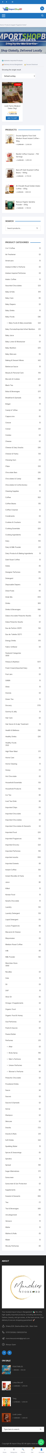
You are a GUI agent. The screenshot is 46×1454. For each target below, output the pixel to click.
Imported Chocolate (13, 814)
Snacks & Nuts (11, 1134)
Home (2, 25)
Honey (7, 770)
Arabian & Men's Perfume (15, 267)
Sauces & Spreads (12, 1103)
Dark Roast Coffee (12, 560)
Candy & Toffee (11, 410)
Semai (7, 1109)
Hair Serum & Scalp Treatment (16, 724)
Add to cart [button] (12, 118)
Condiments (10, 516)
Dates (7, 566)
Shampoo (9, 1115)
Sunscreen (9, 1177)
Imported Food (11, 832)
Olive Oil (8, 997)
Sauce (7, 1090)
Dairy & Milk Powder (13, 547)
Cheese (8, 441)
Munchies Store (11, 963)
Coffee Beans (10, 503)
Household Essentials (13, 782)
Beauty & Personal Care (14, 373)
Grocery (8, 705)
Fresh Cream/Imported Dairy (16, 668)
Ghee (7, 687)
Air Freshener (10, 254)
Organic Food (10, 1009)
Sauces (8, 1096)
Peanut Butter (10, 1034)
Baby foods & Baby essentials (20, 323)
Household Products (13, 789)
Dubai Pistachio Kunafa (14, 622)
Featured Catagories (13, 653)
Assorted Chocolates (13, 285)
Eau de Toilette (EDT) (13, 634)
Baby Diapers (10, 304)
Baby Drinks (10, 310)
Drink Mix (9, 597)
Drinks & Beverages (13, 609)
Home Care (9, 758)
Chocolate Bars (11, 472)
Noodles (8, 972)
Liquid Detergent (11, 919)
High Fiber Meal (11, 751)
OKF (7, 990)
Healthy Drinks (10, 736)
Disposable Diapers (12, 584)
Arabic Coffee (10, 279)
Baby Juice (9, 335)
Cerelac (8, 435)
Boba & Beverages (12, 391)
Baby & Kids (10, 292)
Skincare (8, 1121)
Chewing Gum (10, 460)
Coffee (8, 497)
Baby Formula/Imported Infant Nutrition (20, 329)
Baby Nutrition (10, 348)
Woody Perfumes (12, 1246)
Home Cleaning (11, 764)
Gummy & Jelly (11, 712)
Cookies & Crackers (13, 522)
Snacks (8, 1127)
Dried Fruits (9, 591)
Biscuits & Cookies (12, 379)
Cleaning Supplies (12, 491)
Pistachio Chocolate (13, 1078)
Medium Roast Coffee (13, 944)
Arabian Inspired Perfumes (15, 273)
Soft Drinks (9, 1140)
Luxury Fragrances (12, 926)
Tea (6, 1202)
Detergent (9, 578)
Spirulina (8, 1159)
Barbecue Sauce (11, 366)
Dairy (7, 541)
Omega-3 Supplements (14, 1003)
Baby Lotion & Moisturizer (15, 342)
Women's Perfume (16, 1071)
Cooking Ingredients (13, 535)
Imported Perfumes (12, 851)
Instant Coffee (10, 870)
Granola (8, 693)
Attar (10, 1047)
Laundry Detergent (12, 913)
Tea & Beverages (12, 1208)
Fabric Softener (11, 647)
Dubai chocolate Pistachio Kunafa (18, 616)
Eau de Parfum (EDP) (13, 628)
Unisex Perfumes (15, 1065)
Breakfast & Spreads (13, 398)
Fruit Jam (8, 674)
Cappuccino (10, 416)
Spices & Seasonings (13, 1152)
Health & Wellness (12, 730)
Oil (6, 984)
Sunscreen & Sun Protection (16, 1184)
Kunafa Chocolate (12, 901)
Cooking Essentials (12, 528)
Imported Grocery (12, 845)
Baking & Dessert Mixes (14, 360)
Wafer (7, 1227)
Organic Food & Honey (14, 1015)
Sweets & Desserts (12, 1196)
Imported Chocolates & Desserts (18, 826)
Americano (9, 261)
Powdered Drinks (12, 1084)
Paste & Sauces (11, 1028)
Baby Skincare (10, 354)
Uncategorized (11, 1215)
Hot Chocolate (11, 776)
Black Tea (9, 385)
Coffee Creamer (11, 510)
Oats (7, 978)
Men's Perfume (15, 1059)
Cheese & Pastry (11, 454)
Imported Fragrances (13, 838)
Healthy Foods (10, 743)
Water (7, 1240)
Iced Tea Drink (11, 801)
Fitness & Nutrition (12, 662)
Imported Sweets (12, 863)
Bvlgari (7, 404)
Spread (8, 1165)
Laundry (8, 907)
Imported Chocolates (13, 820)
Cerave (8, 423)
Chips (7, 466)
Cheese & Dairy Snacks (14, 447)
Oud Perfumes (11, 1022)
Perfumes (9, 1040)
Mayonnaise (10, 938)
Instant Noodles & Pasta (14, 876)
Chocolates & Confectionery (16, 485)
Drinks (7, 603)
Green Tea (9, 699)
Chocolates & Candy (13, 479)
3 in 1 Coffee (10, 248)
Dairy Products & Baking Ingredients (19, 553)
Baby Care (9, 298)
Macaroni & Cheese (13, 932)
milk (6, 951)
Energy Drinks (10, 641)
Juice (7, 882)
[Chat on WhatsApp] (41, 1442)
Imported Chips (11, 807)
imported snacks (11, 857)
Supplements (10, 1190)
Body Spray (13, 1053)
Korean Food (10, 895)
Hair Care (9, 718)
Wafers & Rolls (11, 1233)
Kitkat (7, 888)
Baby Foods (10, 317)
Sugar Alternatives (12, 1171)
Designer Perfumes (12, 572)
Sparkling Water (11, 1146)
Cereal (7, 429)
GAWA (7, 680)
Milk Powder (10, 957)
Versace (8, 1221)
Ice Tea (8, 795)
